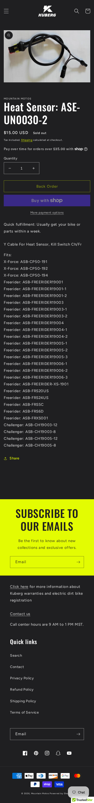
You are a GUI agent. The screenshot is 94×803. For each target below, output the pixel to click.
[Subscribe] (78, 562)
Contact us (20, 614)
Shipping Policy (23, 701)
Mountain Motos (40, 793)
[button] (6, 11)
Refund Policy (22, 689)
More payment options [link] (47, 212)
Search (16, 655)
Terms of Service (24, 712)
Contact (17, 667)
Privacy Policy (22, 678)
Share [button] (15, 458)
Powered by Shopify (61, 793)
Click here (19, 586)
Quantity (10, 158)
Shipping (27, 140)
